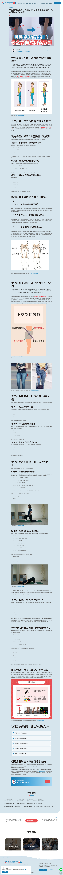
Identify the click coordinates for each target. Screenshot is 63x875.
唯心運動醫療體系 (20, 115)
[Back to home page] (13, 862)
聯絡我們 (57, 3)
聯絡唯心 (47, 781)
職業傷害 (11, 7)
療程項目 (6, 865)
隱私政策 (24, 869)
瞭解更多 (48, 50)
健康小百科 (25, 865)
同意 (5, 871)
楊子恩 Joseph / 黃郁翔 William (24, 51)
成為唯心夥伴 (49, 3)
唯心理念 (15, 865)
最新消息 (31, 3)
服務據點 (43, 3)
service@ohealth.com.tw (46, 863)
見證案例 (11, 865)
